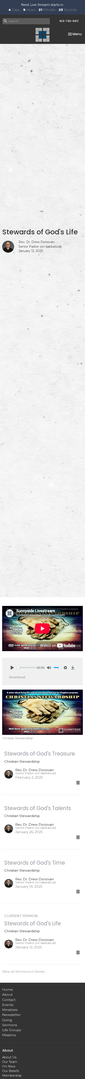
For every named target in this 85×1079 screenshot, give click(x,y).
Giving (7, 1020)
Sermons (9, 1025)
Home (7, 989)
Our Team (9, 1062)
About (7, 994)
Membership (12, 1075)
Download (17, 677)
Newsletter (11, 1015)
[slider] (26, 667)
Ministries (9, 1010)
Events (7, 1005)
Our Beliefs (10, 1071)
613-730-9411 (69, 21)
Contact (8, 1000)
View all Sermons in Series (23, 971)
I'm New (8, 1066)
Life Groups (11, 1030)
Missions (9, 1035)
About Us (9, 1057)
